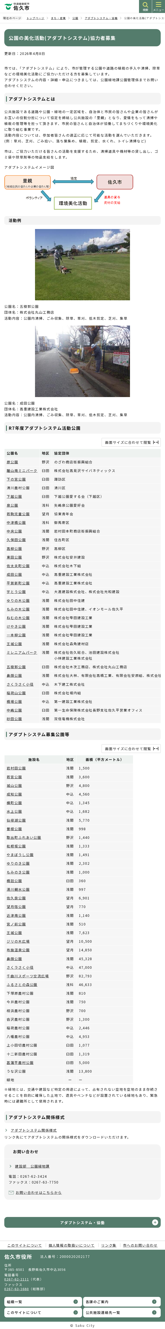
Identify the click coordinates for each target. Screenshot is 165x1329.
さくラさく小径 (20, 684)
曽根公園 (14, 828)
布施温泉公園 (18, 949)
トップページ (36, 18)
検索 (145, 10)
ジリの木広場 (18, 941)
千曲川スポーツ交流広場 (28, 975)
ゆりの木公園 (18, 600)
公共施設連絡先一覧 (103, 1312)
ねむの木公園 (18, 617)
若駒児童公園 (18, 513)
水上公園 (14, 811)
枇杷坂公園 (16, 846)
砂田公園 (14, 718)
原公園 (12, 461)
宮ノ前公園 (16, 924)
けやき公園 (16, 626)
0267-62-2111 (16, 1279)
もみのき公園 (18, 872)
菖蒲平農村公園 (20, 1062)
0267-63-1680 (16, 1289)
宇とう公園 (16, 591)
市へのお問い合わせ (140, 1245)
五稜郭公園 (16, 666)
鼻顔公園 (14, 675)
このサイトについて (24, 1245)
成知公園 (14, 794)
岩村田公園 (16, 768)
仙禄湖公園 (16, 820)
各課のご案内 (97, 1301)
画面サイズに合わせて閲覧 (128, 442)
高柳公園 (14, 548)
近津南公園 (16, 915)
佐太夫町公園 (18, 565)
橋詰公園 (14, 880)
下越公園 (14, 496)
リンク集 (109, 1245)
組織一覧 (14, 1301)
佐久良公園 (16, 898)
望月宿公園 (16, 906)
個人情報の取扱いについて (72, 1245)
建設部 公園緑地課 (32, 1166)
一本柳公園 (16, 634)
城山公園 (14, 785)
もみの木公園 (18, 609)
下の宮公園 (16, 479)
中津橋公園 (16, 522)
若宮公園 (14, 776)
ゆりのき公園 (18, 863)
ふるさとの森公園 (22, 984)
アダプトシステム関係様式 (34, 1130)
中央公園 (14, 531)
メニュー (158, 10)
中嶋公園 (14, 710)
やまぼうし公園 (20, 854)
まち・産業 (58, 18)
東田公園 (14, 557)
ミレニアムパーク (22, 652)
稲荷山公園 (16, 692)
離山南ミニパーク (22, 470)
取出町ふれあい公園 (24, 837)
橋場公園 (14, 701)
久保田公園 (16, 539)
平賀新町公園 (18, 583)
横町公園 (14, 802)
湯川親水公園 (18, 889)
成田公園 (14, 574)
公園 (75, 18)
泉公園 (12, 505)
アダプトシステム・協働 (101, 18)
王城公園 (14, 643)
